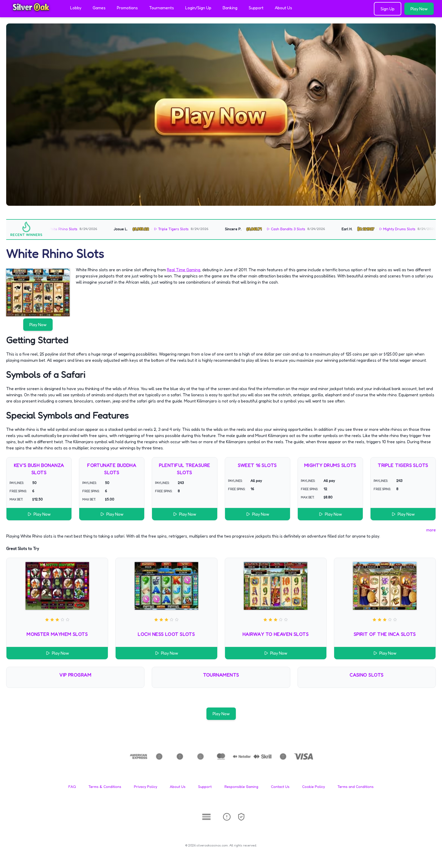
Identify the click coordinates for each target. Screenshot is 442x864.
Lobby (75, 7)
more (431, 529)
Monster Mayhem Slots (57, 634)
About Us (283, 7)
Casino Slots (366, 675)
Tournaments (161, 7)
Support (256, 7)
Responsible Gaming (241, 786)
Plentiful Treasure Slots (184, 468)
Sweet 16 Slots (257, 465)
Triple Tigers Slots (148, 229)
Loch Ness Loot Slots (166, 634)
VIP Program (75, 675)
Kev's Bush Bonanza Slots (39, 468)
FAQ (72, 786)
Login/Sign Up (198, 7)
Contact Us (280, 786)
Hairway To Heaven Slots (276, 634)
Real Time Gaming (183, 269)
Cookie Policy (313, 786)
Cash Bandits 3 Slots (263, 229)
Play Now (419, 8)
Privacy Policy (145, 786)
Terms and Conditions (355, 786)
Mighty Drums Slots (374, 229)
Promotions (127, 7)
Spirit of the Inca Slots (385, 634)
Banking (230, 7)
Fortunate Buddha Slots (111, 468)
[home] (34, 14)
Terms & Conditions (105, 786)
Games (99, 7)
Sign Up (388, 8)
